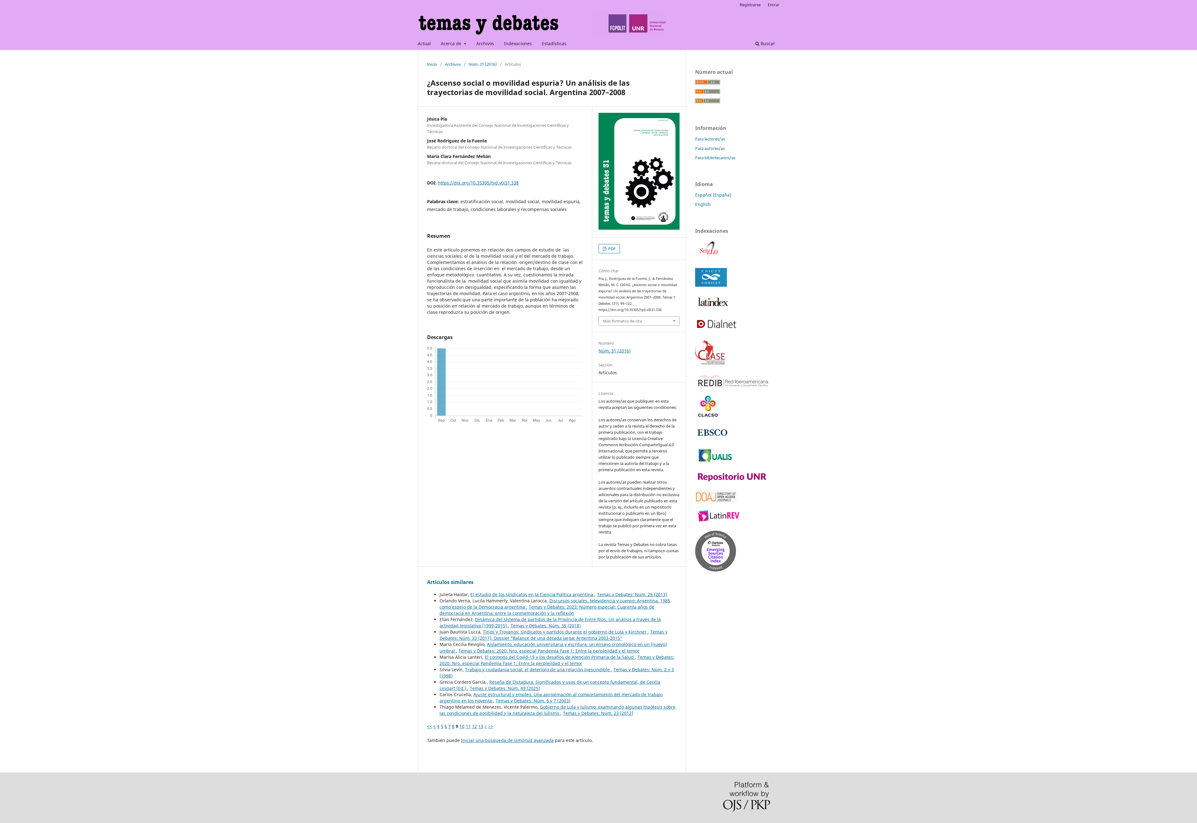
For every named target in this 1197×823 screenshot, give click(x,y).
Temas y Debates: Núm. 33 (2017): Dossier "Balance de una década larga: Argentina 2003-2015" (553, 635)
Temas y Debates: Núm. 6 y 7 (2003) (533, 701)
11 (468, 726)
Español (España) (713, 195)
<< (429, 726)
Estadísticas (554, 43)
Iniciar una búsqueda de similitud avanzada (507, 740)
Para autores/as (710, 148)
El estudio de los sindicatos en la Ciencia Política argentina (532, 594)
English (703, 204)
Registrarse (750, 4)
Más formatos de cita (622, 321)
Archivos (485, 43)
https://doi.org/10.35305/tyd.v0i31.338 (478, 183)
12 (474, 726)
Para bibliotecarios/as (715, 157)
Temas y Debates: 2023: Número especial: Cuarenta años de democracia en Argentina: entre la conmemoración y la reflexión (547, 610)
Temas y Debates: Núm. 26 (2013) (632, 594)
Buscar (767, 43)
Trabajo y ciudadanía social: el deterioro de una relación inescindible (538, 669)
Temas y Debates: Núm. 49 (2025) (505, 688)
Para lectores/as (710, 139)
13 (480, 726)
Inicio (432, 64)
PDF (611, 248)
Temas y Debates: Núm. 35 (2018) (546, 626)
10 (461, 726)
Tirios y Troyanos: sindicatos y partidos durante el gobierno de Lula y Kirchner (565, 632)
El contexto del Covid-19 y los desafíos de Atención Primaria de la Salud (560, 657)
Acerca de (452, 43)
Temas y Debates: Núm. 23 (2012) (598, 713)
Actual (424, 43)
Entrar (773, 4)
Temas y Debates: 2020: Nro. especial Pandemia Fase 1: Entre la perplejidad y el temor (549, 651)
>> (490, 726)
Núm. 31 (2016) (483, 64)
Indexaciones (518, 43)
